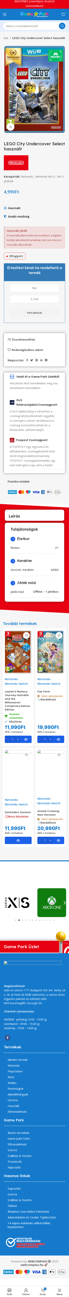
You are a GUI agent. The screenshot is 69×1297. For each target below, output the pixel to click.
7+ (56, 548)
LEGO (54, 570)
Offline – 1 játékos (45, 591)
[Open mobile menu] (5, 14)
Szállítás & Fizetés (20, 1156)
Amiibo (12, 1083)
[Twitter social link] (31, 360)
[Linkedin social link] (41, 360)
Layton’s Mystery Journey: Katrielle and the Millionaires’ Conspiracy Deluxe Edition (17, 700)
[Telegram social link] (46, 360)
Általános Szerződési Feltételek (28, 1211)
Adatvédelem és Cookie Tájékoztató (32, 1217)
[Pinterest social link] (36, 360)
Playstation (15, 1071)
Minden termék (18, 1060)
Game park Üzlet (19, 1138)
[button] (4, 902)
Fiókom (12, 1206)
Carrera (13, 1100)
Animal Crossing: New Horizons (48, 812)
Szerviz (12, 1150)
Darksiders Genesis (18, 812)
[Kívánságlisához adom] (26, 635)
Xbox (11, 1077)
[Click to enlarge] (10, 127)
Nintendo (27, 176)
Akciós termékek (18, 1133)
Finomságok (15, 1088)
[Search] (62, 26)
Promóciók (15, 1161)
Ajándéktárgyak (18, 1094)
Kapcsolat (14, 1167)
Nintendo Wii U (45, 176)
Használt (14, 208)
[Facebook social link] (27, 360)
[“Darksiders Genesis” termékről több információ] (18, 840)
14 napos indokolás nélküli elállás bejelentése (29, 1225)
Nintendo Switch (16, 683)
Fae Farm (43, 691)
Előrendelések (17, 1111)
